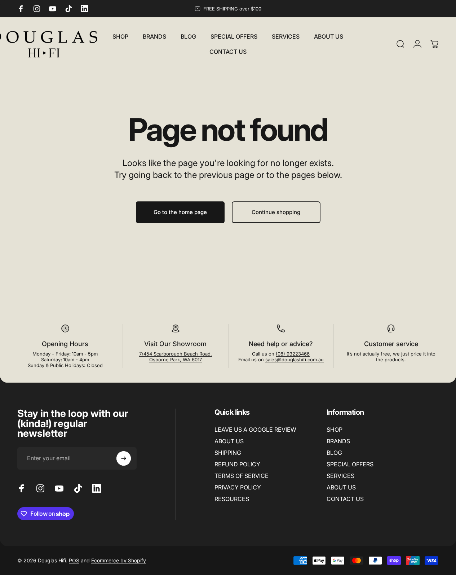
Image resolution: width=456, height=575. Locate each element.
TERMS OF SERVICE (241, 475)
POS (74, 560)
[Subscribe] (123, 458)
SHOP (334, 429)
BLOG (334, 452)
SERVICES (340, 475)
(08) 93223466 (293, 354)
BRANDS (338, 441)
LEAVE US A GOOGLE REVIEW (255, 429)
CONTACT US (345, 499)
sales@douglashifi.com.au (294, 359)
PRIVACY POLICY (237, 487)
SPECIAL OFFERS (350, 464)
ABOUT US (229, 441)
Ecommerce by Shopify (118, 560)
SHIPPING (227, 452)
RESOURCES (231, 499)
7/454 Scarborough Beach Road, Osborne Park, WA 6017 (175, 356)
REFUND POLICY (237, 464)
